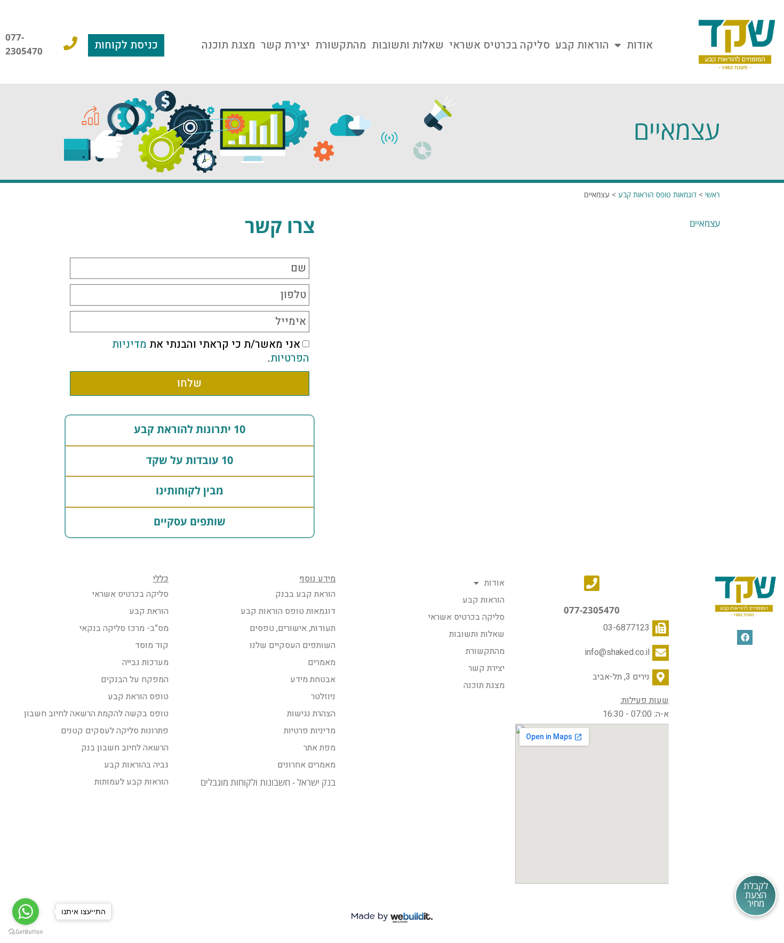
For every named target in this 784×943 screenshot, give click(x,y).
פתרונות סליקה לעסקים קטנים (115, 730)
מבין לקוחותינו (189, 491)
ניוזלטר (323, 696)
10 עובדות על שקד (189, 461)
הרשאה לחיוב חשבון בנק (125, 747)
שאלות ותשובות (408, 45)
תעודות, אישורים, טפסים (292, 628)
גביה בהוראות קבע (136, 764)
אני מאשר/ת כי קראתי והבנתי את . (210, 351)
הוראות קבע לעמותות (131, 782)
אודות (640, 45)
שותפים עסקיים (190, 522)
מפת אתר (319, 747)
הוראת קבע (149, 611)
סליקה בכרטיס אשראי (499, 45)
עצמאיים (705, 223)
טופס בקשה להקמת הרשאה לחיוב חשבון (96, 713)
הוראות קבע (582, 45)
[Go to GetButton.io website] (26, 932)
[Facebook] (745, 637)
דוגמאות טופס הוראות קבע (657, 194)
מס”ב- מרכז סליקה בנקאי (124, 628)
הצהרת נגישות (311, 713)
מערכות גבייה (145, 662)
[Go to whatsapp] (25, 911)
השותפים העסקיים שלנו (292, 645)
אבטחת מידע (312, 679)
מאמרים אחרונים (306, 764)
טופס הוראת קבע (138, 696)
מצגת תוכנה (228, 45)
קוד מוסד (152, 645)
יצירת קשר (285, 45)
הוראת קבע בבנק (305, 594)
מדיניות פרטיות (309, 730)
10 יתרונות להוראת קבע (189, 430)
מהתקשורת (340, 45)
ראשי (712, 194)
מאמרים (321, 662)
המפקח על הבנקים (135, 679)
